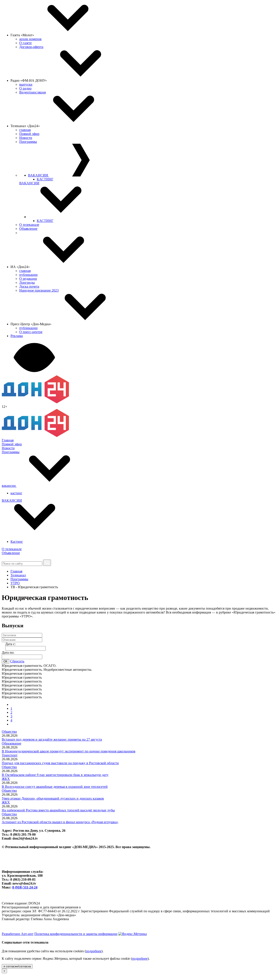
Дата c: (10, 644)
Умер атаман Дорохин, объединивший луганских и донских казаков (53, 798)
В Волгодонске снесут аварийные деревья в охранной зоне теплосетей (55, 786)
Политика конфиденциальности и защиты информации (75, 934)
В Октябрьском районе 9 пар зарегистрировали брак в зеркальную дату (55, 775)
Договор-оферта (31, 47)
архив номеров (30, 39)
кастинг (16, 493)
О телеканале (29, 224)
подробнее (94, 951)
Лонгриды (27, 282)
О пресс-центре (30, 332)
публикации (28, 275)
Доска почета (29, 286)
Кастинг (16, 541)
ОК (5, 661)
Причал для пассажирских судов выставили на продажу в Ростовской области (60, 763)
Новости (25, 138)
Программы (28, 141)
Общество (9, 731)
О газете (25, 43)
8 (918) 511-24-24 (24, 887)
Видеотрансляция (32, 92)
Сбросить (17, 661)
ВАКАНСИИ (38, 175)
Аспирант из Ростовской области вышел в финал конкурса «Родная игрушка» (60, 822)
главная (25, 130)
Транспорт (10, 755)
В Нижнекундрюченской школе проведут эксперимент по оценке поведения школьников (68, 751)
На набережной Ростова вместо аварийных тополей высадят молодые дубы (58, 810)
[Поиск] (47, 563)
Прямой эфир (29, 134)
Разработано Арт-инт (17, 934)
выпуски (25, 84)
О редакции (28, 278)
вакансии (9, 486)
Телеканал (18, 575)
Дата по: (8, 652)
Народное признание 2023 (39, 290)
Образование (11, 743)
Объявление (28, 228)
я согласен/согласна (17, 966)
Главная (8, 440)
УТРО (15, 583)
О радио (25, 88)
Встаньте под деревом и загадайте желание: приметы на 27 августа (52, 739)
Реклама (16, 336)
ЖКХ (6, 779)
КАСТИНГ (45, 179)
